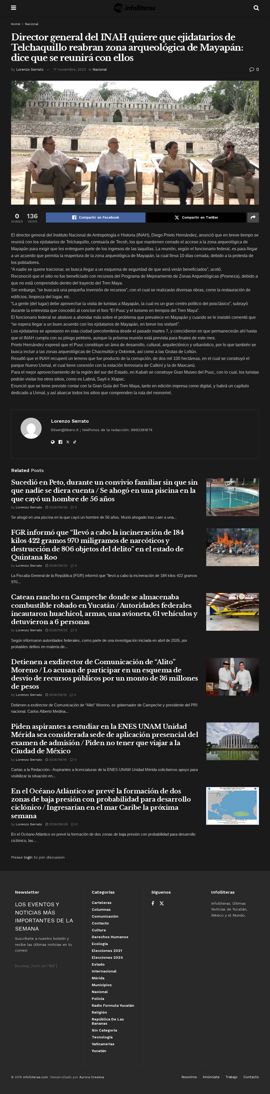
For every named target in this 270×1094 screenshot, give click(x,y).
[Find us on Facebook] (152, 904)
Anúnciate (211, 1077)
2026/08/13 (57, 695)
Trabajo (231, 1077)
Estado (98, 964)
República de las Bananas (108, 1021)
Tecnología (102, 1037)
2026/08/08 (58, 824)
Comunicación (105, 916)
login (28, 857)
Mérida (98, 978)
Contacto (100, 923)
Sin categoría (104, 1030)
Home (15, 24)
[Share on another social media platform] (253, 218)
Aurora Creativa (91, 1077)
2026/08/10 (57, 760)
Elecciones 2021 (107, 950)
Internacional (104, 971)
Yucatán (99, 1051)
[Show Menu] (13, 8)
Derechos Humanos (110, 937)
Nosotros (189, 1077)
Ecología (100, 944)
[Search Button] (256, 8)
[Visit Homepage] (134, 8)
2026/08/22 (58, 630)
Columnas (101, 909)
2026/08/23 (58, 565)
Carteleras (102, 902)
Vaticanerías (103, 1044)
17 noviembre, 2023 (69, 69)
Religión (99, 1012)
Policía (98, 998)
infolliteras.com (35, 1077)
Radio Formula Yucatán (113, 1005)
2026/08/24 (58, 507)
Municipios (102, 985)
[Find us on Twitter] (161, 903)
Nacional (31, 24)
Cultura (99, 930)
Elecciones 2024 (107, 957)
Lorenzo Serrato (30, 69)
